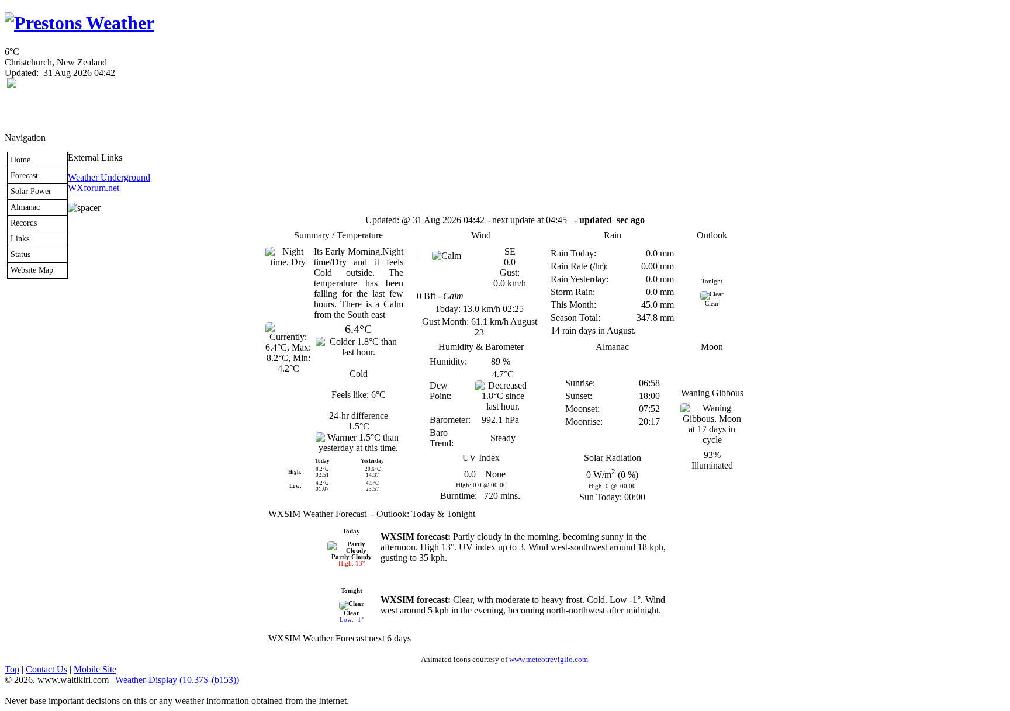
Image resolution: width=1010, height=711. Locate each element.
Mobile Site (95, 669)
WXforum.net (93, 188)
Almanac (25, 206)
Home (20, 159)
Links (20, 238)
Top (12, 669)
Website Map (32, 270)
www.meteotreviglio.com (548, 659)
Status (20, 254)
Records (24, 222)
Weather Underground (109, 177)
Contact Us (46, 669)
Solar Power (31, 191)
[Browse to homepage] (79, 22)
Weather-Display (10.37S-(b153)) (177, 680)
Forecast (24, 175)
